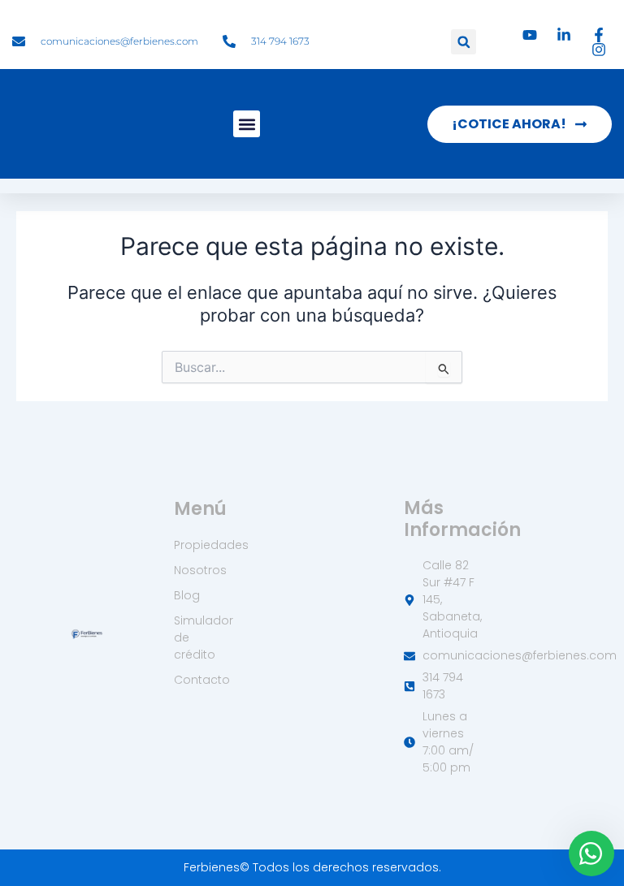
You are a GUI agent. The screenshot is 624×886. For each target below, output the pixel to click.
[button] (463, 41)
